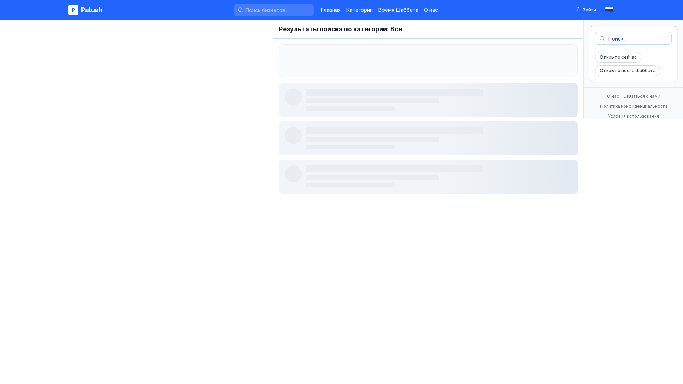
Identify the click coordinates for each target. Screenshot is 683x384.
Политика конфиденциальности (633, 106)
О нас (431, 10)
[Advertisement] (428, 61)
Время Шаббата (398, 10)
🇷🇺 (609, 10)
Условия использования (633, 116)
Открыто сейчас (618, 57)
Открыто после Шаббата (628, 70)
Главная (331, 10)
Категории (359, 10)
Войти (589, 9)
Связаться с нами (641, 96)
